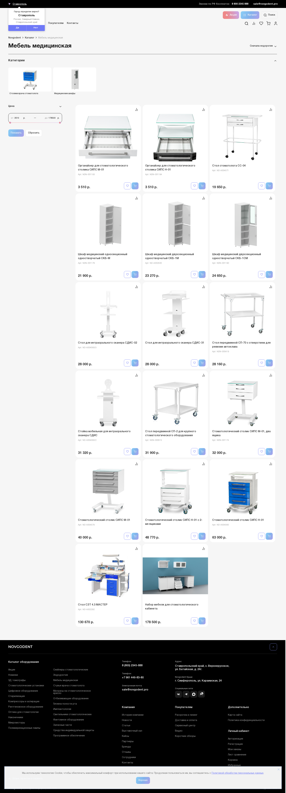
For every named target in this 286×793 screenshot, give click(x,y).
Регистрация (235, 744)
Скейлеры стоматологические (70, 670)
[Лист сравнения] (254, 24)
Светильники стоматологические (72, 714)
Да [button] (17, 28)
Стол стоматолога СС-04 (229, 166)
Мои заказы (234, 749)
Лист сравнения (237, 755)
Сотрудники (129, 757)
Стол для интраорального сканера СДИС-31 (174, 343)
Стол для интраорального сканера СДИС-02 (107, 343)
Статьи (126, 726)
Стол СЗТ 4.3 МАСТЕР (92, 605)
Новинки (13, 675)
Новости (127, 720)
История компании (132, 715)
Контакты (72, 23)
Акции (233, 15)
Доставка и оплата (186, 720)
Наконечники (15, 717)
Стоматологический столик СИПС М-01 (104, 520)
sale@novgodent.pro (265, 4)
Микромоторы (16, 723)
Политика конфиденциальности (246, 720)
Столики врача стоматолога (23, 93)
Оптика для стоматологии (23, 712)
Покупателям (56, 23)
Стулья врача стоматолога (68, 686)
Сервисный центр (185, 726)
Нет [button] (36, 28)
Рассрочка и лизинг (186, 715)
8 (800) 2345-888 (132, 665)
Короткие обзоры (185, 736)
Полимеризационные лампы (24, 728)
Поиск (271, 15)
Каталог (252, 15)
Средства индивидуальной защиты (73, 730)
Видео (178, 731)
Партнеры (128, 741)
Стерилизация (16, 696)
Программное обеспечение (69, 736)
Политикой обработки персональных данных (237, 773)
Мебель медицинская (65, 680)
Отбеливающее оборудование (71, 699)
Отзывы (126, 752)
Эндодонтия (60, 675)
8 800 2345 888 (240, 4)
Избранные (234, 765)
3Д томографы (17, 680)
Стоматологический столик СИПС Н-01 (238, 520)
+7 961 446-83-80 (133, 678)
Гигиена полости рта (65, 704)
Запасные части (62, 725)
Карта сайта (235, 715)
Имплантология (62, 709)
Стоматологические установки (26, 686)
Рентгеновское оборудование (25, 707)
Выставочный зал (132, 731)
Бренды (126, 747)
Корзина (233, 760)
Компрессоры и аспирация (23, 702)
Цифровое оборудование (23, 691)
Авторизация (235, 739)
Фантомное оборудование (68, 720)
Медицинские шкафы (64, 93)
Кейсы (125, 736)
